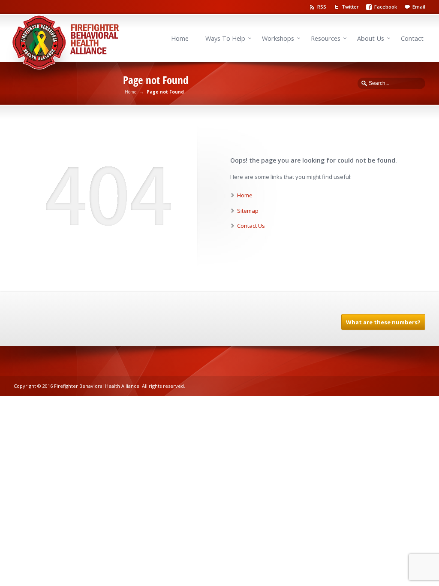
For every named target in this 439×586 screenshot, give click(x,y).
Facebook (385, 6)
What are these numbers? (383, 322)
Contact (412, 38)
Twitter (350, 6)
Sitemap (248, 210)
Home (180, 38)
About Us (370, 38)
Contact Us (251, 226)
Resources (325, 38)
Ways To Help (225, 38)
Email (418, 6)
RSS (321, 6)
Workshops (278, 38)
